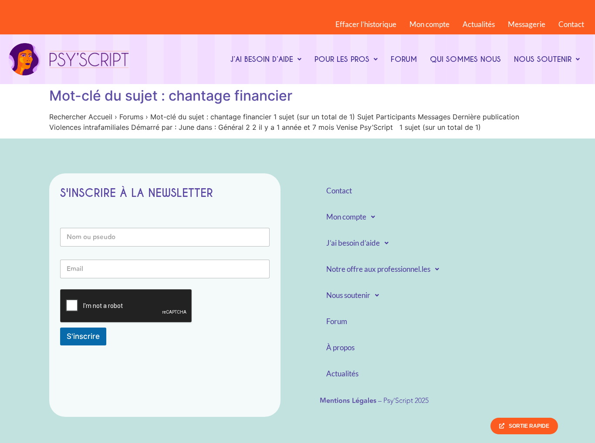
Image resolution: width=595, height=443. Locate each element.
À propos (340, 347)
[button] (265, 59)
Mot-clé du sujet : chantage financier (170, 95)
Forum (404, 59)
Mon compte (429, 24)
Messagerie (526, 24)
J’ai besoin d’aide (261, 59)
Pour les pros (341, 59)
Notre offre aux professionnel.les (378, 269)
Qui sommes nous (465, 59)
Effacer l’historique (365, 24)
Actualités (479, 24)
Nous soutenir (542, 59)
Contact (571, 24)
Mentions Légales (348, 401)
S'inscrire (83, 336)
